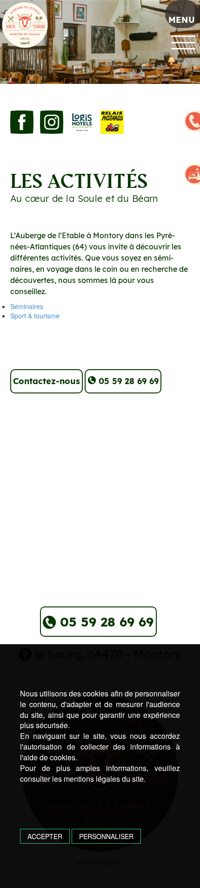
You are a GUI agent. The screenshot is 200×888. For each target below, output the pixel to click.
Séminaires (26, 306)
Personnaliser (106, 836)
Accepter (44, 836)
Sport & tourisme (35, 315)
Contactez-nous (46, 381)
